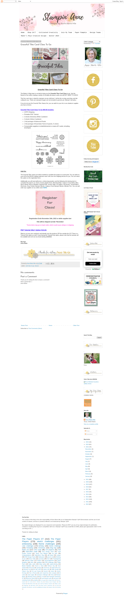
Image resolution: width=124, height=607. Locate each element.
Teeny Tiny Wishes (42, 553)
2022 (87, 447)
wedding (39, 562)
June (87, 464)
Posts (88, 431)
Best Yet (41, 576)
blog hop (53, 548)
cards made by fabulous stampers (45, 583)
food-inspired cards (46, 578)
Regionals (26, 585)
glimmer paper (29, 560)
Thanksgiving (57, 558)
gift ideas (50, 555)
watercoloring (54, 564)
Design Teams (95, 32)
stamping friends (26, 580)
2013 (87, 496)
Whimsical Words (30, 578)
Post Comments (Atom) (35, 328)
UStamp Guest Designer (50, 581)
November (88, 451)
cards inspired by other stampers (48, 573)
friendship (29, 548)
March (87, 471)
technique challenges (42, 574)
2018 (87, 487)
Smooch (45, 571)
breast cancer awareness (46, 585)
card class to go (30, 266)
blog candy (42, 564)
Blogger (65, 593)
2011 (87, 501)
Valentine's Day (39, 555)
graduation (24, 587)
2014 (87, 494)
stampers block (51, 587)
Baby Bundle (55, 569)
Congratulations (26, 555)
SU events (30, 581)
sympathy (35, 580)
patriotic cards (32, 587)
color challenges (27, 546)
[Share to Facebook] (52, 263)
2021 (87, 479)
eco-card (57, 585)
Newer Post (24, 325)
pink (32, 562)
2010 (87, 504)
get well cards (37, 569)
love (48, 558)
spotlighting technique (41, 587)
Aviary (52, 574)
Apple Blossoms (56, 567)
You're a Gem (39, 566)
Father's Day (25, 571)
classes (37, 266)
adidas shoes (87, 383)
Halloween (41, 557)
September (88, 456)
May (86, 466)
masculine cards (31, 551)
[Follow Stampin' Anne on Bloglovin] (91, 162)
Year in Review (33, 573)
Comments (89, 434)
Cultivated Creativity (48, 32)
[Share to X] (50, 263)
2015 (87, 491)
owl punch (56, 578)
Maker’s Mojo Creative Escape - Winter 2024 (40, 36)
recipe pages (30, 574)
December (88, 449)
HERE (45, 187)
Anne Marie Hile (90, 420)
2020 (87, 482)
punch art (50, 557)
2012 (87, 499)
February (88, 473)
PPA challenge (49, 562)
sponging (38, 567)
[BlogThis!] (48, 263)
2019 (87, 484)
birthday (41, 546)
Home (23, 32)
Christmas (41, 548)
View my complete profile (91, 424)
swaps (59, 555)
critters (52, 571)
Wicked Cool (27, 569)
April (86, 469)
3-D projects (49, 550)
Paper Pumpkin (81, 32)
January (87, 476)
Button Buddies (26, 566)
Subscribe (92, 263)
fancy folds (32, 558)
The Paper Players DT (33, 539)
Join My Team (66, 32)
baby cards (32, 564)
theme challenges (47, 544)
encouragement (49, 560)
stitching (59, 587)
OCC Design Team (48, 551)
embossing (27, 544)
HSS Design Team (30, 557)
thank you (25, 550)
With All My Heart (31, 583)
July (86, 461)
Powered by (88, 269)
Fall (59, 550)
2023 (87, 444)
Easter (39, 560)
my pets (54, 553)
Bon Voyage (42, 580)
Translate (97, 43)
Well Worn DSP (34, 585)
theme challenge (55, 546)
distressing (31, 567)
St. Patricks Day (39, 581)
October (87, 454)
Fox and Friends (36, 571)
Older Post (76, 325)
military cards (58, 583)
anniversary (46, 567)
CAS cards (37, 550)
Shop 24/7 (32, 32)
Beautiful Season (32, 576)
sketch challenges (45, 541)
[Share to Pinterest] (53, 263)
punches (41, 558)
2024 (87, 442)
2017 (87, 489)
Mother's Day (51, 566)
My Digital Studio (50, 580)
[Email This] (46, 263)
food (38, 578)
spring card (46, 569)
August (87, 459)
